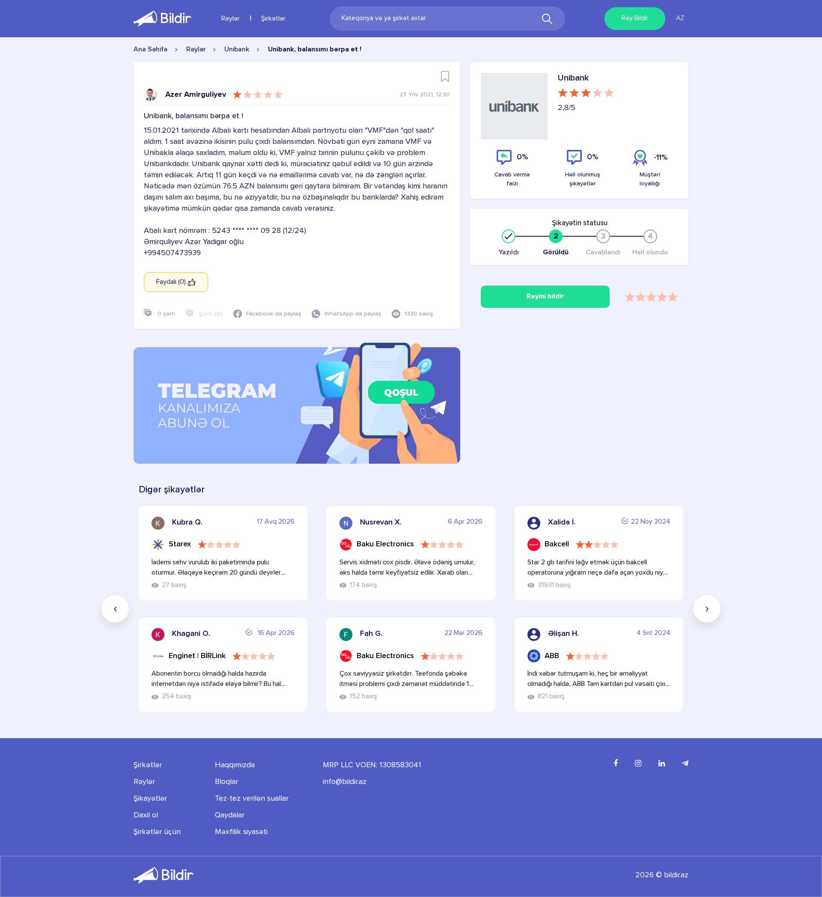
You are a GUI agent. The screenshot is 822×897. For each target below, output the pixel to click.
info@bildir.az (344, 782)
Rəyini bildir (545, 296)
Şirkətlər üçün (157, 832)
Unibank (236, 49)
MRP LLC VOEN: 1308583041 (372, 765)
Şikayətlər (150, 798)
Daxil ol (146, 815)
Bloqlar (226, 782)
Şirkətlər (273, 18)
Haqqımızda (235, 765)
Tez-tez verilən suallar (252, 798)
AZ (680, 18)
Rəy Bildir (635, 18)
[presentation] (115, 609)
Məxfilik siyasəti (241, 832)
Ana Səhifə (150, 49)
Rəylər (230, 18)
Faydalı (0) (172, 282)
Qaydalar (229, 815)
